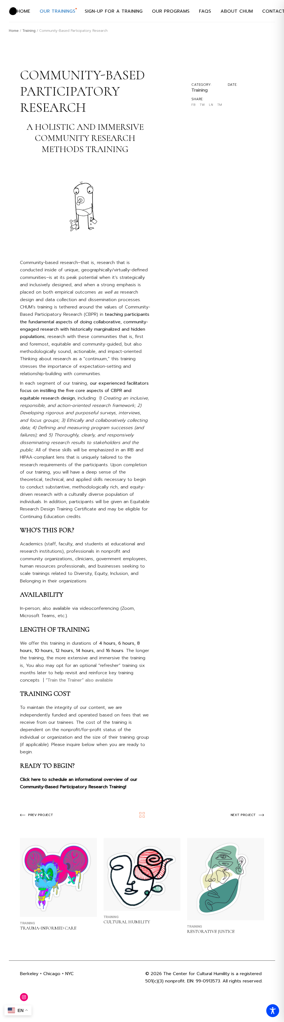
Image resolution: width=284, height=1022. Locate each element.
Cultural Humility (127, 922)
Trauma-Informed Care (48, 928)
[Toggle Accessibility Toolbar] (273, 1011)
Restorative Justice (211, 931)
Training (199, 90)
